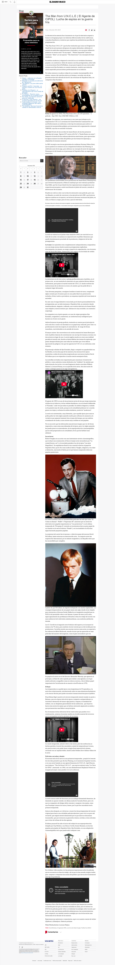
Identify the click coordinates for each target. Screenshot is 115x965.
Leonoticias (74, 940)
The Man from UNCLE (86, 928)
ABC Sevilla (47, 947)
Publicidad (65, 960)
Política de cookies (77, 960)
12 (34, 176)
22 (21, 183)
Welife (86, 949)
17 (27, 180)
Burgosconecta (74, 942)
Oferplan (73, 953)
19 (35, 180)
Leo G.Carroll (70, 928)
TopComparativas (88, 945)
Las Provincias (61, 949)
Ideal (59, 945)
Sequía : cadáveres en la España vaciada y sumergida (31, 78)
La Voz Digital (61, 953)
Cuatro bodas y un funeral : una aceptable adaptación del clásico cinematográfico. (31, 103)
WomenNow (87, 947)
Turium (86, 951)
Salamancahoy (74, 945)
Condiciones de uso (47, 960)
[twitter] (40, 72)
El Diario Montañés (62, 951)
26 (35, 183)
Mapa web (70, 960)
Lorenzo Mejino (31, 17)
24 (28, 183)
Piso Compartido (75, 949)
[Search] (41, 160)
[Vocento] (50, 941)
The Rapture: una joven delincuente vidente (32, 84)
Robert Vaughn (77, 928)
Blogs (21, 11)
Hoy (45, 949)
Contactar (34, 960)
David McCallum (53, 928)
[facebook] (19, 947)
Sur (58, 947)
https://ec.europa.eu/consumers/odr (27, 952)
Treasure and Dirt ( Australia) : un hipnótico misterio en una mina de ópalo (32, 87)
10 (28, 176)
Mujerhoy (87, 940)
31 (27, 187)
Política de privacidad (57, 960)
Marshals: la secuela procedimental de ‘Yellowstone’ (32, 81)
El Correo (46, 951)
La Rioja (46, 953)
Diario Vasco (60, 940)
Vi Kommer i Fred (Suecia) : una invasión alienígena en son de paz (32, 100)
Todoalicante (74, 947)
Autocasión (74, 951)
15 (21, 180)
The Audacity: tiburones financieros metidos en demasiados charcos (32, 106)
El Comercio (60, 942)
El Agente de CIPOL (61, 928)
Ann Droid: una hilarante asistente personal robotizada (32, 97)
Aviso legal (40, 960)
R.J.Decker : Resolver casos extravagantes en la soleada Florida (32, 94)
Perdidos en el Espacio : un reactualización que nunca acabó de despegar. (32, 91)
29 (21, 187)
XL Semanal (87, 942)
